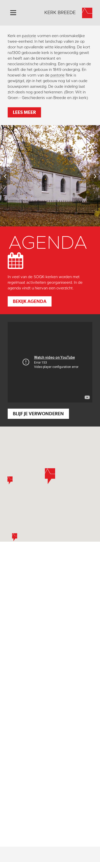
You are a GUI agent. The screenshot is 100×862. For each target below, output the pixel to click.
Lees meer (24, 112)
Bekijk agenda (29, 301)
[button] (50, 476)
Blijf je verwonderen (38, 413)
